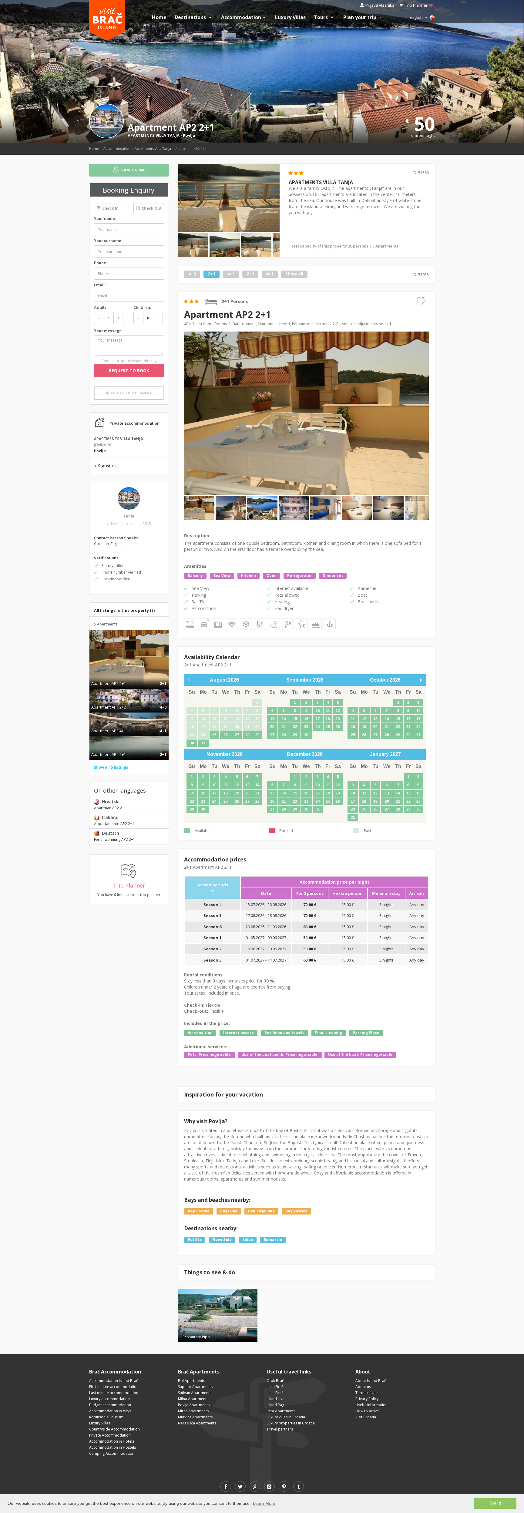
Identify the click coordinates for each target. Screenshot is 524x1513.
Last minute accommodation (113, 1392)
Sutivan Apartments (194, 1392)
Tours (321, 17)
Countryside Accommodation (114, 1429)
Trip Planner (419, 5)
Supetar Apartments (195, 1386)
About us (363, 1386)
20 (272, 727)
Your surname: (108, 240)
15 (295, 719)
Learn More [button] (264, 1503)
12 (338, 711)
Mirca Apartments (193, 1411)
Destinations (191, 17)
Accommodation (241, 17)
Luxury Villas (290, 17)
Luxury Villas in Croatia (286, 1417)
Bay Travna (199, 1211)
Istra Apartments (281, 1411)
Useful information (371, 1404)
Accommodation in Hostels (112, 1447)
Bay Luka (228, 1211)
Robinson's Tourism (106, 1417)
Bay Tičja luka (261, 1211)
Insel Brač (275, 1392)
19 (338, 719)
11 (328, 711)
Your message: (108, 330)
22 (295, 727)
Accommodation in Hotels (111, 1441)
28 (247, 735)
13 (272, 719)
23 (306, 727)
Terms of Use (366, 1392)
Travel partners (280, 1429)
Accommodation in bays (110, 1411)
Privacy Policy (366, 1398)
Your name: (105, 218)
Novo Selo (222, 1239)
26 (225, 735)
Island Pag (275, 1404)
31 (203, 743)
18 (328, 719)
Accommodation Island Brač (113, 1380)
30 (192, 743)
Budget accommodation (110, 1404)
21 (284, 727)
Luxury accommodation (109, 1398)
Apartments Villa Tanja (153, 148)
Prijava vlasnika (380, 5)
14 (284, 719)
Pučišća (195, 1239)
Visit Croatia (365, 1417)
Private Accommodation (110, 1435)
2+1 (211, 274)
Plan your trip (360, 17)
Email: (100, 285)
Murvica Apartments (195, 1417)
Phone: (100, 262)
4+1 (231, 274)
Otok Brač (275, 1380)
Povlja (189, 135)
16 (306, 719)
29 (257, 735)
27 (237, 735)
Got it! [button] (495, 1503)
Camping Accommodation (111, 1453)
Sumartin (273, 1239)
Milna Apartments (193, 1398)
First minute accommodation (114, 1386)
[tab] (129, 677)
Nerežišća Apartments (197, 1423)
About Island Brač (370, 1380)
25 (214, 735)
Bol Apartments (191, 1380)
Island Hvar (276, 1398)
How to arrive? (367, 1411)
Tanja (128, 516)
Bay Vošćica (296, 1211)
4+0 (192, 274)
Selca (247, 1239)
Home (159, 17)
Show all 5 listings (111, 767)
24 (318, 727)
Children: (142, 307)
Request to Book (129, 370)
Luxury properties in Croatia (291, 1423)
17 (318, 719)
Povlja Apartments (194, 1404)
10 (318, 711)
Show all (294, 274)
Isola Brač (275, 1386)
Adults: (100, 307)
